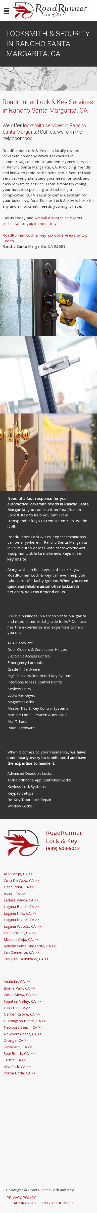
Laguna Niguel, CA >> (22, 919)
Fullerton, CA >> (17, 1007)
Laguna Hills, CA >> (20, 913)
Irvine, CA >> (14, 893)
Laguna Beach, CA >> (21, 906)
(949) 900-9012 (63, 848)
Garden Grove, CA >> (22, 1014)
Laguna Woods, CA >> (22, 926)
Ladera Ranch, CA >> (21, 900)
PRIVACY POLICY (21, 1197)
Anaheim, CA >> (17, 981)
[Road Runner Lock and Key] (49, 10)
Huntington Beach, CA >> (25, 1020)
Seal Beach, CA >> (19, 1053)
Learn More (48, 310)
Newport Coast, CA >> (23, 1033)
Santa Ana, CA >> (18, 1046)
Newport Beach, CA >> (23, 1027)
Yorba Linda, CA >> (20, 1072)
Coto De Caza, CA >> (21, 880)
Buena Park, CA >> (19, 988)
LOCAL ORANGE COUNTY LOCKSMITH (39, 1202)
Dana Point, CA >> (19, 886)
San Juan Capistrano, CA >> (26, 958)
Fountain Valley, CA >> (22, 1001)
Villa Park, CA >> (17, 1066)
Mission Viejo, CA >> (21, 939)
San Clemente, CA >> (21, 952)
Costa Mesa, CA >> (20, 994)
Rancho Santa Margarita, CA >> (30, 945)
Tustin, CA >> (15, 1059)
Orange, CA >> (16, 1040)
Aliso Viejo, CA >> (18, 873)
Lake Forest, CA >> (20, 932)
